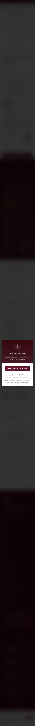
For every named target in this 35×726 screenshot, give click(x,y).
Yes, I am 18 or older (17, 368)
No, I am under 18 (17, 375)
